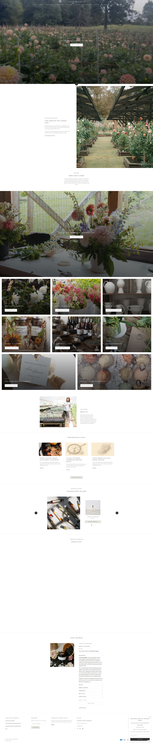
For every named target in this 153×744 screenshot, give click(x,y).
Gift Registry (105, 4)
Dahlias (41, 4)
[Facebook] (77, 728)
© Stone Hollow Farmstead (11, 739)
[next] (150, 43)
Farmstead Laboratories (17, 723)
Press (6, 728)
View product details (82, 707)
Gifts (6, 723)
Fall (113, 4)
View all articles (76, 477)
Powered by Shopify (8, 740)
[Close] (150, 717)
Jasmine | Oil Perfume (93, 516)
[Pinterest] (82, 728)
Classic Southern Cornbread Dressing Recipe (74, 459)
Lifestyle (77, 4)
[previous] (2, 43)
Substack (12, 720)
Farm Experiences (87, 4)
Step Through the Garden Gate (50, 135)
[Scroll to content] (76, 83)
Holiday (118, 4)
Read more (42, 467)
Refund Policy (89, 720)
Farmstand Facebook (9, 726)
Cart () (148, 1)
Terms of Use (84, 720)
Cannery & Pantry (59, 4)
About (7, 720)
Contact (9, 720)
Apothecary (49, 4)
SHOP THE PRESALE (76, 44)
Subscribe (140, 739)
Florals (34, 4)
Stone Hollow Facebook (17, 726)
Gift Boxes (69, 4)
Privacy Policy (79, 720)
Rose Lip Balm (84, 646)
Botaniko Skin (10, 723)
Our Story (96, 4)
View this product (93, 521)
